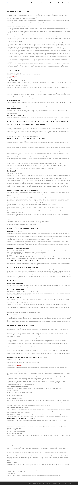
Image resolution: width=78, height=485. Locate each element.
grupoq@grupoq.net (13, 76)
